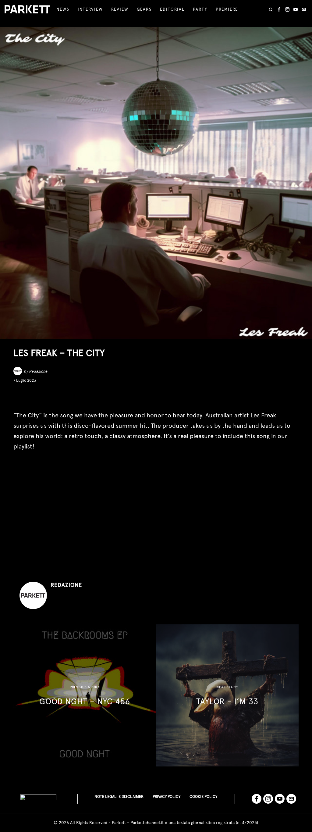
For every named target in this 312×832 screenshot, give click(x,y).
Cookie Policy (203, 796)
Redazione (38, 371)
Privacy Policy (166, 796)
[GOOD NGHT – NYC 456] (84, 695)
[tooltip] (279, 9)
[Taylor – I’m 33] (227, 695)
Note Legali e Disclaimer (119, 796)
